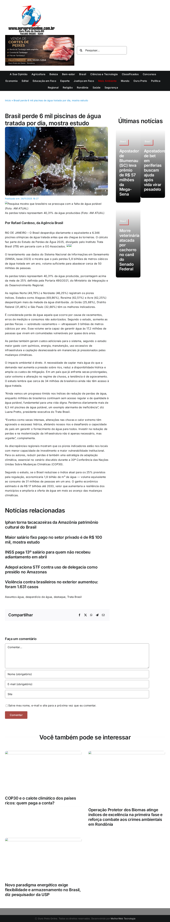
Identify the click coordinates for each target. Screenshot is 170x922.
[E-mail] (103, 615)
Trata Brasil (74, 597)
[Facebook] (80, 615)
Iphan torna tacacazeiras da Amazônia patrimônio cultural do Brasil (51, 525)
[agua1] (56, 128)
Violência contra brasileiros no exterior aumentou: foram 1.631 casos (51, 584)
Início (8, 100)
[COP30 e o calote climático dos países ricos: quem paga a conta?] (43, 753)
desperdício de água (39, 597)
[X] (85, 615)
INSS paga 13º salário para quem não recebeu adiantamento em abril (47, 554)
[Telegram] (97, 615)
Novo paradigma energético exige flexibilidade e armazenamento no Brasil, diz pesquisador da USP (43, 890)
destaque (60, 597)
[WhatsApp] (91, 615)
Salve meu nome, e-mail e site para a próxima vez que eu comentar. (52, 705)
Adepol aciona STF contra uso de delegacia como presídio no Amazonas (51, 569)
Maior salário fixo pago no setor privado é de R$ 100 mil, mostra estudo (53, 540)
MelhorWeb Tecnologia (123, 918)
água (20, 597)
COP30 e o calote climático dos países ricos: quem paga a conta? (40, 800)
